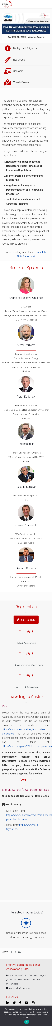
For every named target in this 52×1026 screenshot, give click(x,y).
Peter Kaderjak (26, 396)
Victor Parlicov (26, 345)
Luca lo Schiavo (26, 486)
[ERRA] (7, 4)
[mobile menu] (48, 4)
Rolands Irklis (26, 444)
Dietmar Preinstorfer (26, 525)
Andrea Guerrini (26, 568)
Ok (27, 1022)
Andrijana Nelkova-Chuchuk (26, 297)
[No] (48, 1015)
